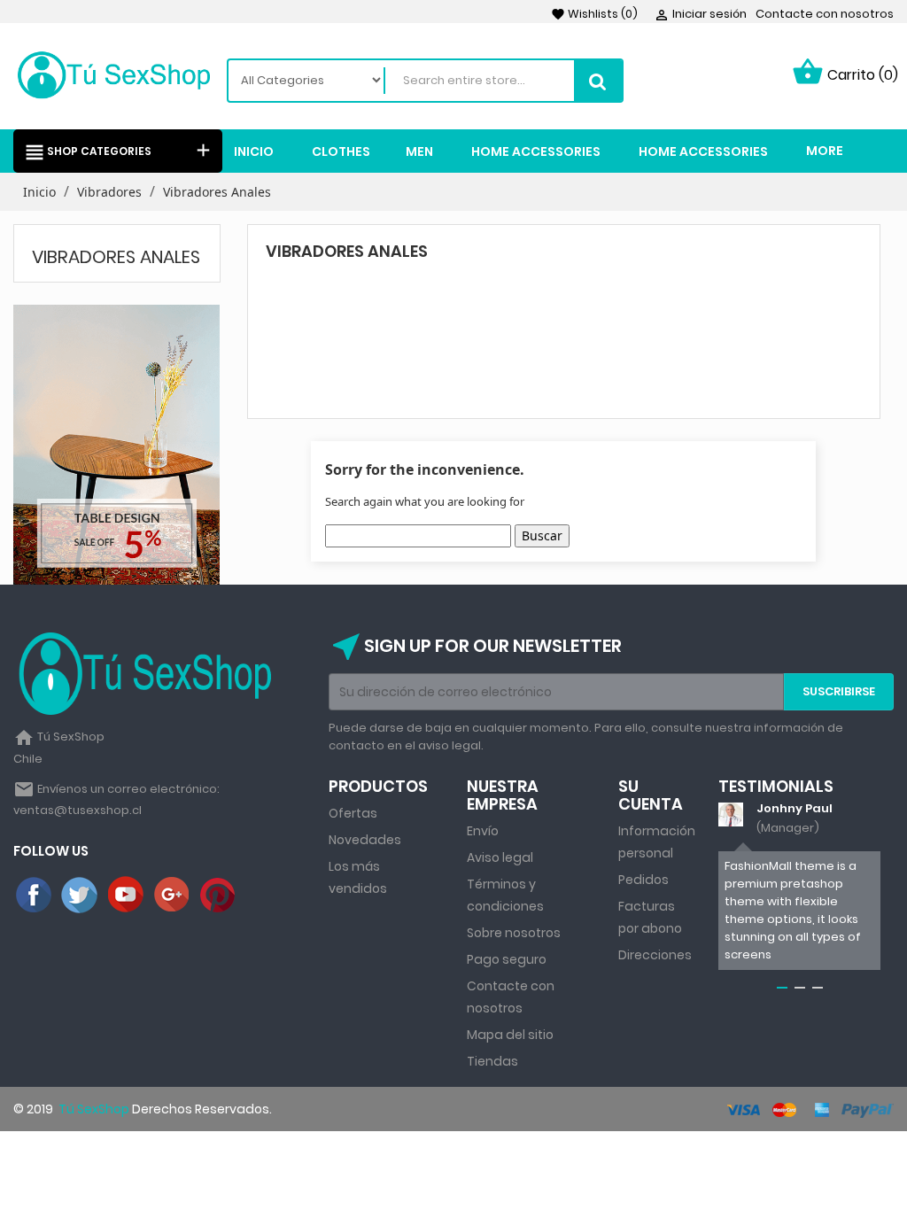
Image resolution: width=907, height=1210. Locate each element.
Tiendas (492, 1061)
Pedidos (643, 879)
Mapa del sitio (510, 1034)
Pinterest (218, 895)
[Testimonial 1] (730, 814)
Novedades (365, 840)
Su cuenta (650, 795)
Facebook (34, 895)
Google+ (172, 895)
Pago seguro (507, 959)
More (824, 150)
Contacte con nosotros (825, 13)
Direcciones (655, 955)
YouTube (126, 895)
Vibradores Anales (116, 256)
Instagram (264, 895)
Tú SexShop (92, 1109)
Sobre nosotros (514, 933)
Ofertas (353, 813)
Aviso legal (500, 857)
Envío (483, 831)
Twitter (80, 895)
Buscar (542, 535)
